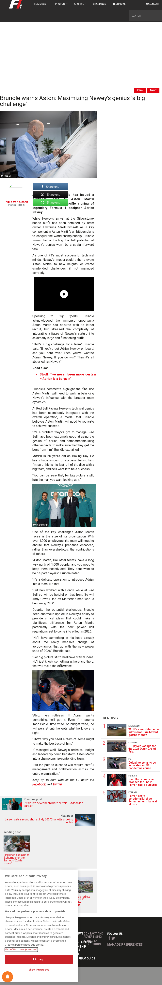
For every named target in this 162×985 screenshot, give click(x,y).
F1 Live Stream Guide (80, 958)
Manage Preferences (125, 944)
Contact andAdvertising (93, 935)
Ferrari (132, 775)
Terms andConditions (92, 942)
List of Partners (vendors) (21, 949)
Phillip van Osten (16, 202)
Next (153, 90)
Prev (140, 90)
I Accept (38, 959)
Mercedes (134, 726)
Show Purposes (39, 969)
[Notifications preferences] (7, 976)
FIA (130, 759)
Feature (133, 742)
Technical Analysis (79, 942)
